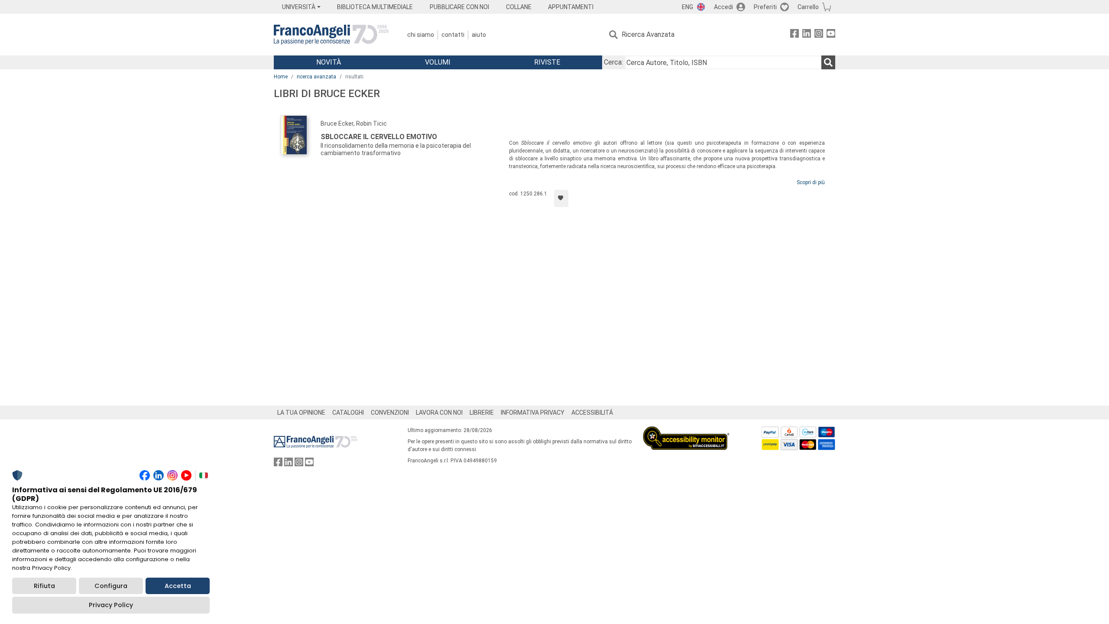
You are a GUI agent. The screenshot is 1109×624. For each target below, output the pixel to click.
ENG (687, 6)
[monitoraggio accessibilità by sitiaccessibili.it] (686, 431)
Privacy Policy (111, 605)
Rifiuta (44, 586)
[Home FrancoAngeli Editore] (331, 35)
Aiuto (479, 34)
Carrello (808, 6)
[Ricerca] (828, 62)
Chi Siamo (420, 34)
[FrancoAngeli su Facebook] (794, 35)
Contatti (452, 34)
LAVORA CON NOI (439, 412)
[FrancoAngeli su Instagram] (818, 35)
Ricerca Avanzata (648, 34)
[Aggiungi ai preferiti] (561, 198)
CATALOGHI (348, 412)
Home (281, 77)
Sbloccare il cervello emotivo (379, 137)
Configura (110, 586)
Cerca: (613, 62)
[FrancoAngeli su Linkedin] (806, 35)
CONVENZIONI (390, 412)
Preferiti (765, 6)
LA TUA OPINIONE (301, 412)
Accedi (723, 6)
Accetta (178, 586)
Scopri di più (811, 182)
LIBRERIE (482, 412)
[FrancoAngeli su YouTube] (831, 35)
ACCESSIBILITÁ (592, 412)
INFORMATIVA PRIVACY (532, 412)
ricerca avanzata (316, 77)
